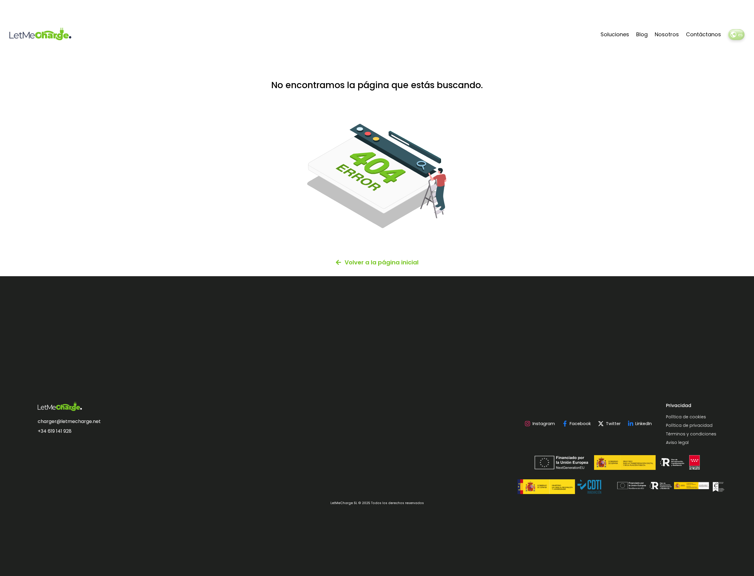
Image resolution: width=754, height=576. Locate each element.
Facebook (580, 424)
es (740, 34)
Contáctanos (703, 34)
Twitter (613, 424)
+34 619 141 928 (55, 431)
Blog (642, 34)
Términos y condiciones (691, 434)
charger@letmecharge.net (69, 421)
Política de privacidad (689, 425)
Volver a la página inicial (382, 262)
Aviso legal (677, 442)
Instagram (544, 424)
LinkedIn (643, 424)
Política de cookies (686, 417)
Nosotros (667, 34)
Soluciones (615, 34)
